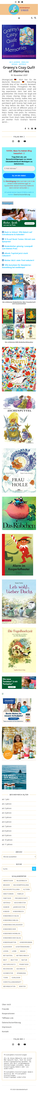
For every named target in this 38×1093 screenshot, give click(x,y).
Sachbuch (20, 969)
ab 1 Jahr (5, 799)
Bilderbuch (22, 880)
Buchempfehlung (21, 885)
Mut (5, 960)
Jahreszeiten (19, 907)
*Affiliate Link (7, 1018)
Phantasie (24, 964)
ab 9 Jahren (6, 835)
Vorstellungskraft (12, 982)
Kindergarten (9, 942)
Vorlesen (16, 977)
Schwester (8, 973)
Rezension (8, 969)
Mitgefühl (8, 955)
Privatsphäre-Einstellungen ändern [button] (18, 1072)
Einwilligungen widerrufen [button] (15, 1077)
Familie (20, 894)
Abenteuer (8, 880)
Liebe (14, 951)
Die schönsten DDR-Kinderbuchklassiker (19, 342)
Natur (24, 960)
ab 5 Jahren (14, 62)
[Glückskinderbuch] (19, 9)
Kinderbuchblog (10, 920)
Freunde (5, 1009)
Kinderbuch (18, 911)
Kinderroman (26, 942)
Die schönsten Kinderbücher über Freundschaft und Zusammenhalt (19, 303)
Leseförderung (23, 947)
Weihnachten (9, 986)
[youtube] (22, 2)
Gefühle (22, 64)
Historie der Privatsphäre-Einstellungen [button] (15, 1074)
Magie (23, 951)
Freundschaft (21, 898)
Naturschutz (9, 964)
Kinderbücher (9, 929)
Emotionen (8, 894)
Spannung (21, 973)
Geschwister (20, 903)
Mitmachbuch (22, 955)
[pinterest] (19, 2)
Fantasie (7, 898)
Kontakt (5, 1031)
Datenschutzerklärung (21, 194)
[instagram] (16, 2)
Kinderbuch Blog (11, 916)
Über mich (6, 1004)
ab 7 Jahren (6, 826)
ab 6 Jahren (6, 822)
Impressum (6, 1027)
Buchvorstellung (11, 889)
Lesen (5, 951)
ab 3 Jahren (6, 808)
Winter (22, 986)
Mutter (14, 960)
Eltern (26, 889)
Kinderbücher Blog (12, 938)
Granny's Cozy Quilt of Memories (19, 69)
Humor (6, 907)
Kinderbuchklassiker (13, 925)
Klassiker (7, 947)
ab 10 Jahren (7, 840)
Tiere (5, 977)
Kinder (6, 911)
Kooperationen (8, 1013)
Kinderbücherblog (11, 933)
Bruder (6, 885)
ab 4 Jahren (6, 813)
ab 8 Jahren (6, 831)
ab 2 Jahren (6, 804)
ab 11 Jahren (7, 844)
